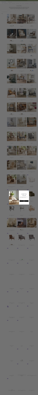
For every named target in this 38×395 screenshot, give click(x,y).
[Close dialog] (28, 191)
